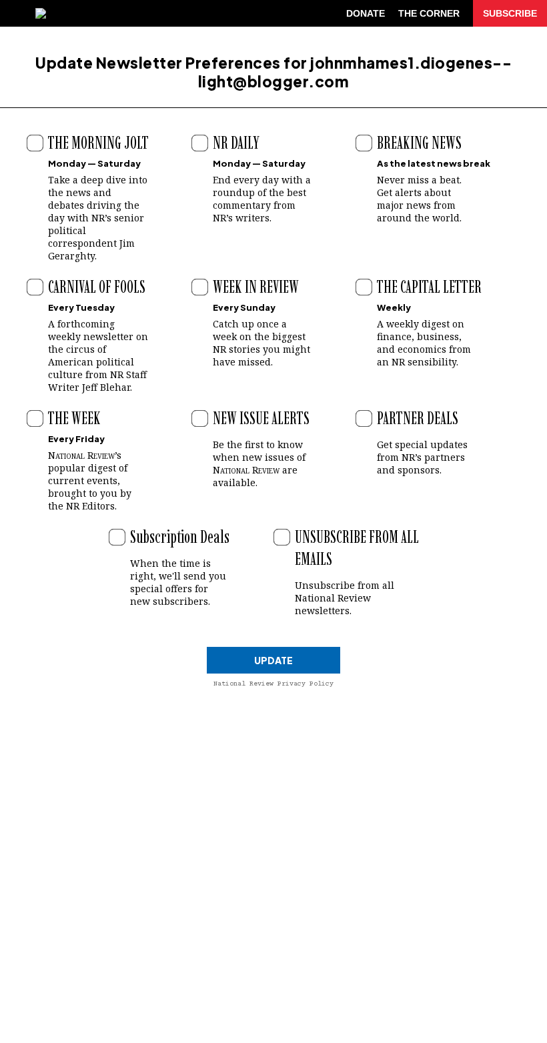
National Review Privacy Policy (273, 684)
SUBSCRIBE (510, 13)
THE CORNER (429, 13)
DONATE (365, 13)
